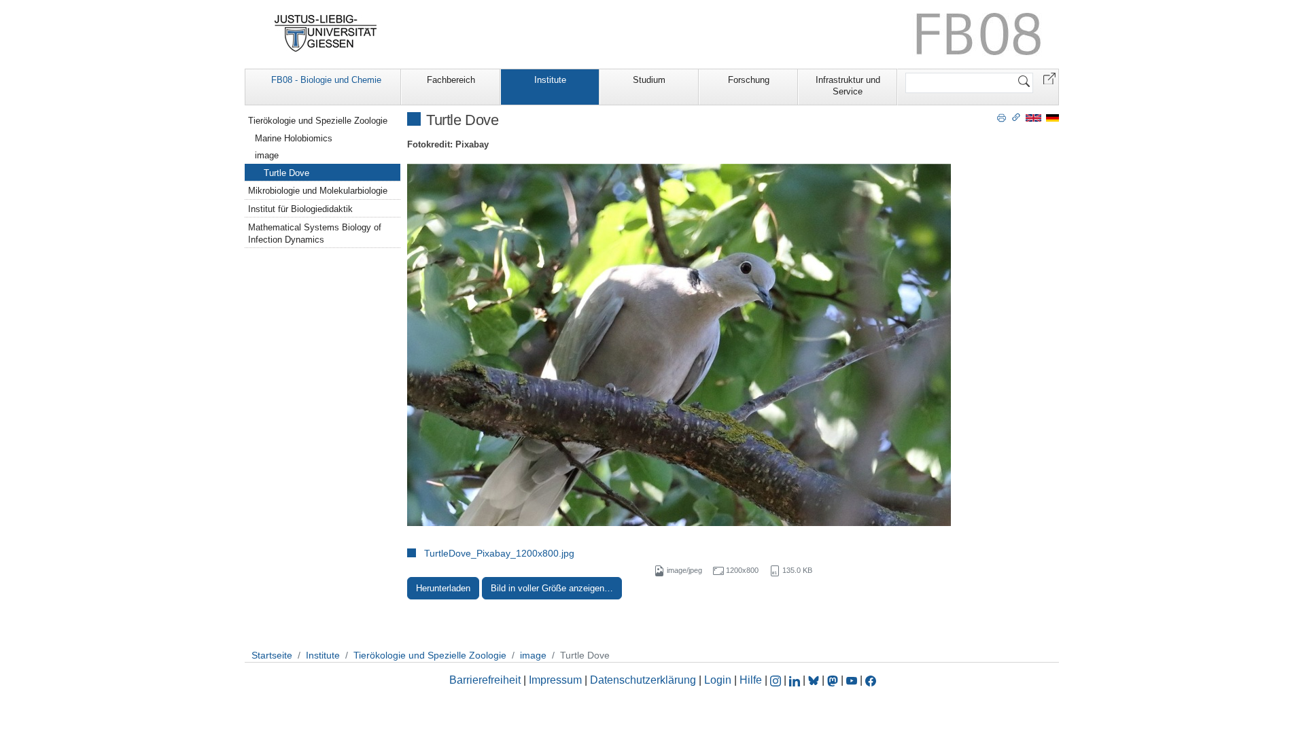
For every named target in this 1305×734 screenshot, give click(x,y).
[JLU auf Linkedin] (796, 680)
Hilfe (751, 680)
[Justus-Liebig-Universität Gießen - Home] (326, 33)
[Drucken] (1001, 116)
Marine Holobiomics (293, 138)
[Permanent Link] (1016, 117)
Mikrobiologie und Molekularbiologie (317, 191)
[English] (1033, 117)
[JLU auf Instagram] (777, 680)
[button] (1049, 78)
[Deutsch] (1052, 117)
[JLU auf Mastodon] (834, 680)
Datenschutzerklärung (643, 680)
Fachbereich (451, 80)
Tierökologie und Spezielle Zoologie (317, 121)
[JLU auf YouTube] (851, 680)
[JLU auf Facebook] (870, 680)
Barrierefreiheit (485, 680)
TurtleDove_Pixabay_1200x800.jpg (499, 553)
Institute (550, 80)
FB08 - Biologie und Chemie (326, 80)
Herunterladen (443, 588)
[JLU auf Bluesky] (815, 680)
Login (719, 680)
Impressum (555, 680)
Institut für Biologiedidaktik (300, 209)
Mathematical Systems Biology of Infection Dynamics (314, 233)
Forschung (748, 80)
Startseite (271, 655)
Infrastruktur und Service (848, 86)
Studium (649, 80)
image (267, 155)
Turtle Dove (286, 173)
